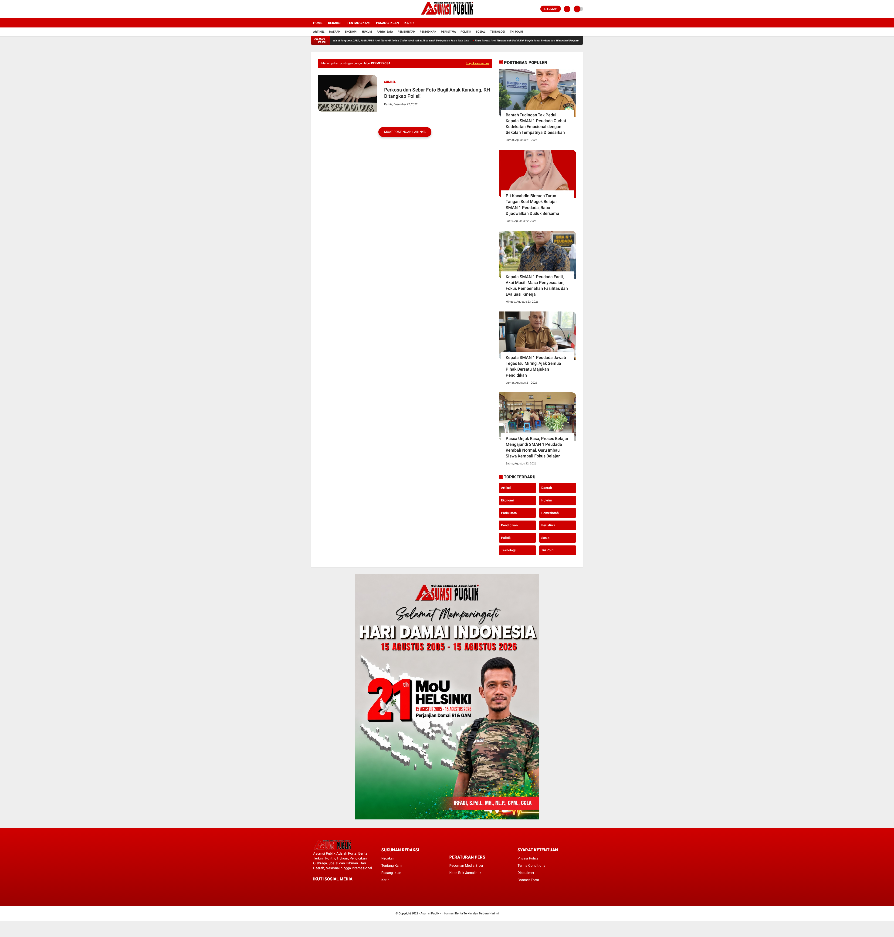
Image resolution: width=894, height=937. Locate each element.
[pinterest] (333, 887)
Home (317, 23)
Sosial (480, 31)
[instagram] (324, 9)
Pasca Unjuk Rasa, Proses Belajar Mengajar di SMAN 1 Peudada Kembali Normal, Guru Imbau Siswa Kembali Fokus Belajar (537, 447)
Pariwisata (385, 31)
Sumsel (390, 82)
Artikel (319, 31)
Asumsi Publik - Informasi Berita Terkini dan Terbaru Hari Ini (459, 913)
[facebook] (312, 9)
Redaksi (334, 23)
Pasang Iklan (387, 23)
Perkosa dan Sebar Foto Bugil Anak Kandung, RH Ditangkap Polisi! (437, 93)
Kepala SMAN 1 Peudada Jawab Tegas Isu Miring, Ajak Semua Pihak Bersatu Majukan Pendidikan (536, 366)
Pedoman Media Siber (466, 865)
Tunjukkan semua (477, 63)
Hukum (367, 31)
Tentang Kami (358, 23)
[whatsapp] (327, 887)
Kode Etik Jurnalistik (465, 873)
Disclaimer (526, 873)
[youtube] (331, 9)
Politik (466, 31)
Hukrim (546, 500)
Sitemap (550, 8)
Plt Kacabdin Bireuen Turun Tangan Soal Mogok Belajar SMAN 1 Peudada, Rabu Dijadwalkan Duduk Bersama (532, 204)
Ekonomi (351, 31)
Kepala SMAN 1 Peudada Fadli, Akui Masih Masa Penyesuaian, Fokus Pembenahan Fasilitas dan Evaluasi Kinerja (537, 285)
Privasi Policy (528, 858)
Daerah (334, 31)
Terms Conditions (531, 865)
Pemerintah (406, 31)
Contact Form (528, 880)
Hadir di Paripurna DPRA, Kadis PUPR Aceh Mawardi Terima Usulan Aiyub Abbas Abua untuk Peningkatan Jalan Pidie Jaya (364, 40)
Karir (409, 23)
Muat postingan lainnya (405, 132)
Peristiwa (448, 31)
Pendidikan (428, 31)
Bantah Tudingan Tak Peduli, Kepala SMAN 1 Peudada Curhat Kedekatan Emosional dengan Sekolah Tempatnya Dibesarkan (536, 123)
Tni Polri (516, 31)
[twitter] (318, 9)
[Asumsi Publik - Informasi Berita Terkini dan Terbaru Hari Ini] (447, 15)
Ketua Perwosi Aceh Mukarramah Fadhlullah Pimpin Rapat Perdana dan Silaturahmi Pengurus (491, 40)
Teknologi (497, 31)
